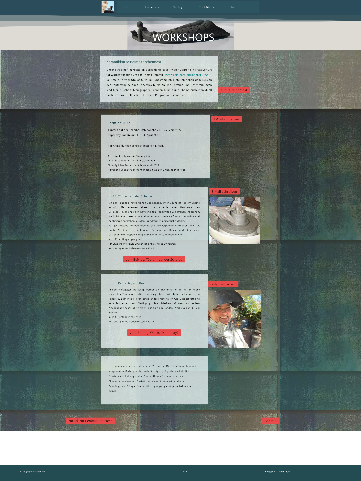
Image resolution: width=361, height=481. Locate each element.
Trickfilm (205, 7)
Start (127, 7)
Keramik (150, 7)
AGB (185, 471)
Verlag (177, 7)
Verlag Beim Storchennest (34, 471)
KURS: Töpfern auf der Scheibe (130, 196)
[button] (152, 7)
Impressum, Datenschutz (277, 471)
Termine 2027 (119, 122)
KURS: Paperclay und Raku (127, 283)
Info (231, 7)
